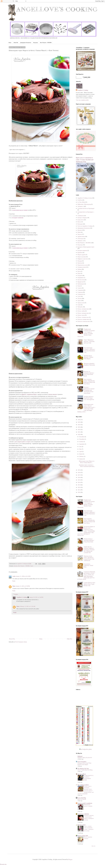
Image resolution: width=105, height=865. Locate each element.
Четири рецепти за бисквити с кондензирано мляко (88, 778)
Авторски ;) (80, 206)
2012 (79, 487)
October (81, 441)
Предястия (80, 282)
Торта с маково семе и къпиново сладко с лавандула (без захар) (88, 828)
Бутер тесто (80, 219)
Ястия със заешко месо (83, 319)
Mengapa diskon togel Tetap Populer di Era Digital (84, 763)
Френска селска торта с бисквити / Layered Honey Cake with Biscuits (89, 558)
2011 (79, 490)
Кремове (79, 252)
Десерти (16, 566)
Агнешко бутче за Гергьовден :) (85, 212)
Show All (93, 846)
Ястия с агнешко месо (83, 309)
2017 (79, 475)
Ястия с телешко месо (83, 317)
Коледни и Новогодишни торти (85, 247)
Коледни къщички (82, 250)
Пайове (79, 269)
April (80, 451)
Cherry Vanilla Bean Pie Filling (85, 770)
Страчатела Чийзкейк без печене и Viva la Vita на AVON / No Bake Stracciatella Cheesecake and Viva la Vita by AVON (86, 575)
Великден (80, 224)
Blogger (70, 859)
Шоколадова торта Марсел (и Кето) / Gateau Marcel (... (86, 461)
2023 (79, 427)
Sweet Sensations (82, 761)
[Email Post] (36, 563)
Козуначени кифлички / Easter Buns (88, 565)
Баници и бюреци (82, 217)
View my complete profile (82, 100)
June (80, 446)
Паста (79, 271)
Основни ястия (81, 267)
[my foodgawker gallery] (85, 749)
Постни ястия (81, 279)
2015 (79, 480)
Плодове (79, 275)
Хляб (78, 305)
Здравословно (81, 236)
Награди (79, 261)
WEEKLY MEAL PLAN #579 (85, 757)
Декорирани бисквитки (25, 42)
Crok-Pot (79, 200)
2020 (79, 434)
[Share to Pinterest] (44, 564)
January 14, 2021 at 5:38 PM (23, 586)
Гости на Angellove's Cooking (84, 226)
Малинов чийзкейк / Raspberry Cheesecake (89, 364)
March (81, 454)
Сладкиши (80, 290)
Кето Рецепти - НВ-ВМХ (46, 42)
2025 (79, 422)
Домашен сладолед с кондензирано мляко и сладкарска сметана (89, 818)
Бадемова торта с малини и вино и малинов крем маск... (87, 465)
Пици (78, 273)
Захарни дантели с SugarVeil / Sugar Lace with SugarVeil (89, 398)
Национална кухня (82, 265)
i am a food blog (82, 798)
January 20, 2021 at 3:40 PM (36, 597)
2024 (79, 424)
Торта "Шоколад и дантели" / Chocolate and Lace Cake (89, 341)
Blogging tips (3, 864)
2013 (79, 485)
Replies (16, 594)
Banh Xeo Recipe (82, 799)
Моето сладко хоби (83, 835)
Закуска (79, 234)
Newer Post (12, 639)
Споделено (80, 294)
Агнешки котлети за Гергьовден (85, 208)
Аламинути (80, 215)
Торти (31, 566)
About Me (16, 42)
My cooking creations (83, 785)
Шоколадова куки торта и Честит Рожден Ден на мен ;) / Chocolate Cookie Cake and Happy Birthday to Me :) (86, 408)
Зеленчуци (80, 238)
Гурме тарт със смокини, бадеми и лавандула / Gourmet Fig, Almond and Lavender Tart (89, 549)
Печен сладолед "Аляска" (88, 837)
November (82, 439)
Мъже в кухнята (81, 257)
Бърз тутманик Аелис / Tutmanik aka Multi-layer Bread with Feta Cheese (89, 381)
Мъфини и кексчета (82, 259)
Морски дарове (81, 254)
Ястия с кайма (81, 311)
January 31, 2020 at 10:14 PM (23, 576)
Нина (13, 586)
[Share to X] (42, 564)
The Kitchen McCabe (83, 768)
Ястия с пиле (80, 315)
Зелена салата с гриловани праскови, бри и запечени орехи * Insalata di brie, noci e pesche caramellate (86, 789)
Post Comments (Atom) (21, 642)
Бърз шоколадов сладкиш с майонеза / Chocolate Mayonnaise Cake (89, 350)
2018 (79, 472)
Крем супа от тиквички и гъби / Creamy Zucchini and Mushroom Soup (84, 160)
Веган (79, 222)
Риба (78, 286)
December (82, 436)
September (82, 444)
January (81, 459)
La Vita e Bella (81, 202)
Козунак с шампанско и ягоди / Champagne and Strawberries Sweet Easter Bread (89, 390)
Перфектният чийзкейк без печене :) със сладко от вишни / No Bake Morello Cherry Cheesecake (86, 332)
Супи (78, 296)
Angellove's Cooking (21, 597)
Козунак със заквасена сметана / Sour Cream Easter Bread (89, 374)
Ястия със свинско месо (83, 321)
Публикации (80, 284)
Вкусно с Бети (81, 825)
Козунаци (35, 42)
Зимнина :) (80, 240)
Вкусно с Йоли (82, 774)
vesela (13, 576)
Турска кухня (80, 302)
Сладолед (79, 292)
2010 (79, 492)
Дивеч (79, 232)
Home (10, 42)
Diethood (80, 756)
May (80, 449)
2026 (79, 419)
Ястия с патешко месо (83, 313)
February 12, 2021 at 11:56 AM (27, 606)
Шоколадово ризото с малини (88, 805)
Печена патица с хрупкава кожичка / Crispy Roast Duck (89, 540)
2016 (79, 477)
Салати (79, 288)
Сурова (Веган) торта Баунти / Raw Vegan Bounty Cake (89, 584)
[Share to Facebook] (43, 564)
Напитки (79, 263)
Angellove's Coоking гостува (84, 198)
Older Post (69, 639)
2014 (79, 482)
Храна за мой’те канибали (85, 803)
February (81, 456)
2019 (79, 470)
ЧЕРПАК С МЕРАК (83, 814)
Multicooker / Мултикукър (84, 204)
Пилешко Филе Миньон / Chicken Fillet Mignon (88, 357)
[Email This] (39, 564)
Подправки (80, 277)
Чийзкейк (80, 307)
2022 (79, 429)
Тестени (79, 298)
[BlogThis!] (40, 564)
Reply (13, 581)
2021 (79, 432)
